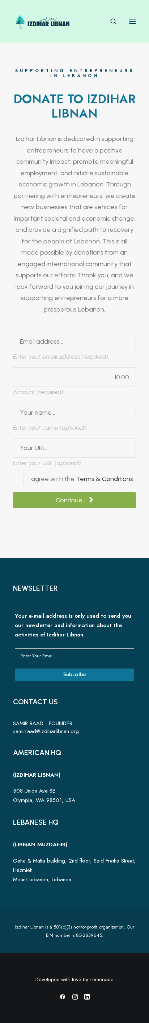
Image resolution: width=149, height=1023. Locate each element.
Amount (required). (38, 392)
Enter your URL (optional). (47, 463)
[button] (132, 21)
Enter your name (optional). (50, 428)
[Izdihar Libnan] (43, 21)
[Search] (110, 21)
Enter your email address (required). (61, 357)
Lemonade (102, 979)
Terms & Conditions (104, 479)
